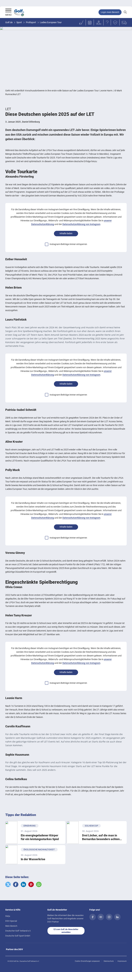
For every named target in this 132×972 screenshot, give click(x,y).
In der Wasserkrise (33, 859)
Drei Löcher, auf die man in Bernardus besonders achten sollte (101, 837)
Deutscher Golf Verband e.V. (18, 931)
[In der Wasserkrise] (11, 854)
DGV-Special (11, 921)
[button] (8, 884)
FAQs (7, 916)
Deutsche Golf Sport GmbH (17, 936)
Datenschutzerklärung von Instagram (81, 224)
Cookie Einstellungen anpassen (87, 961)
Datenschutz (109, 961)
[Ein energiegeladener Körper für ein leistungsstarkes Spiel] (11, 832)
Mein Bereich (11, 926)
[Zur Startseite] (8, 11)
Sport (19, 22)
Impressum (122, 961)
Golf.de (9, 22)
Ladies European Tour (51, 22)
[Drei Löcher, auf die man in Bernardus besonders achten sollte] (73, 832)
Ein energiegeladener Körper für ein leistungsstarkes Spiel (40, 837)
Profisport (31, 22)
